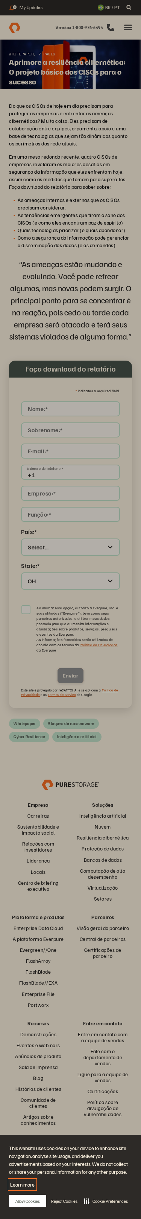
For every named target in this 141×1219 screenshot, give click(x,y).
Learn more (22, 1184)
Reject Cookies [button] (64, 1201)
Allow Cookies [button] (27, 1201)
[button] (105, 1201)
